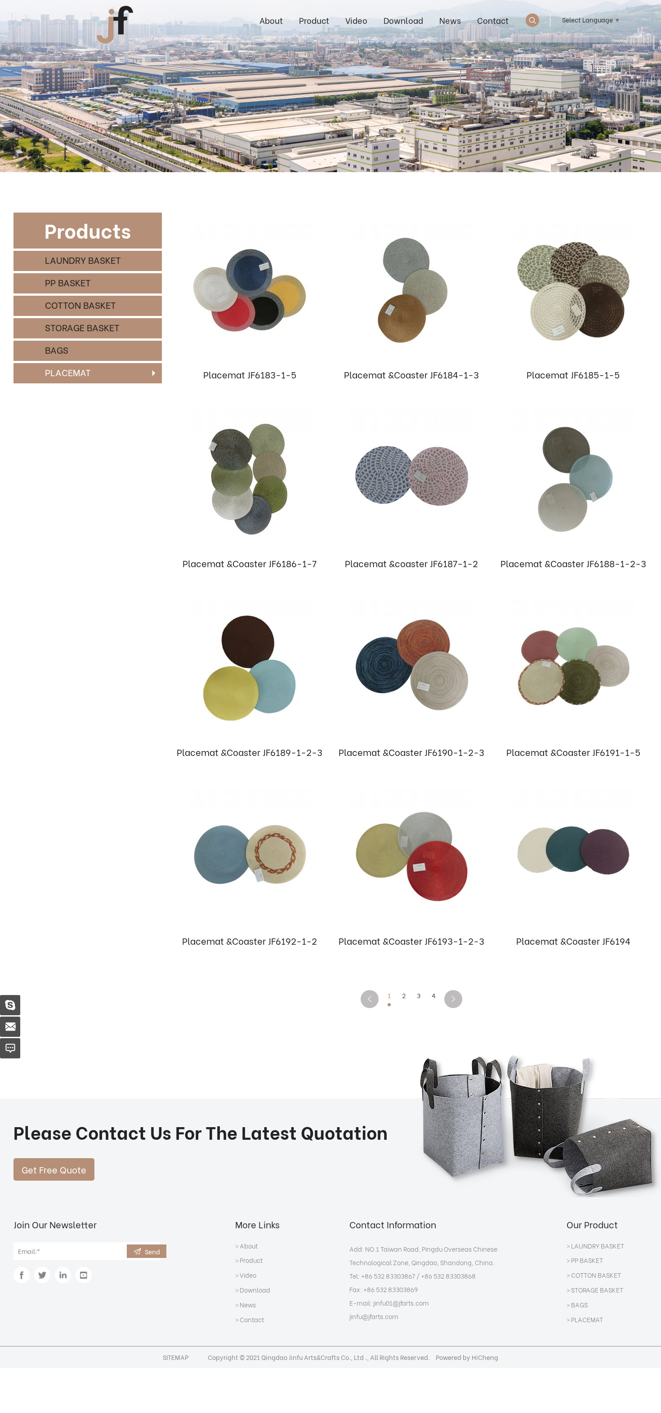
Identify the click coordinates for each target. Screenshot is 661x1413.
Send (152, 1251)
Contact (493, 20)
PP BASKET (68, 282)
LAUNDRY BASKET (83, 259)
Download (403, 20)
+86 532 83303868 (448, 1275)
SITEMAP (175, 1357)
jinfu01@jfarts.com (401, 1302)
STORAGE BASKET (82, 326)
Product (314, 20)
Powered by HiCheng (467, 1357)
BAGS (56, 349)
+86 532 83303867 (388, 1275)
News (450, 20)
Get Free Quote (54, 1169)
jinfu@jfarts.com (373, 1316)
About (271, 20)
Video (356, 20)
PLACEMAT (68, 371)
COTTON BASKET (80, 304)
